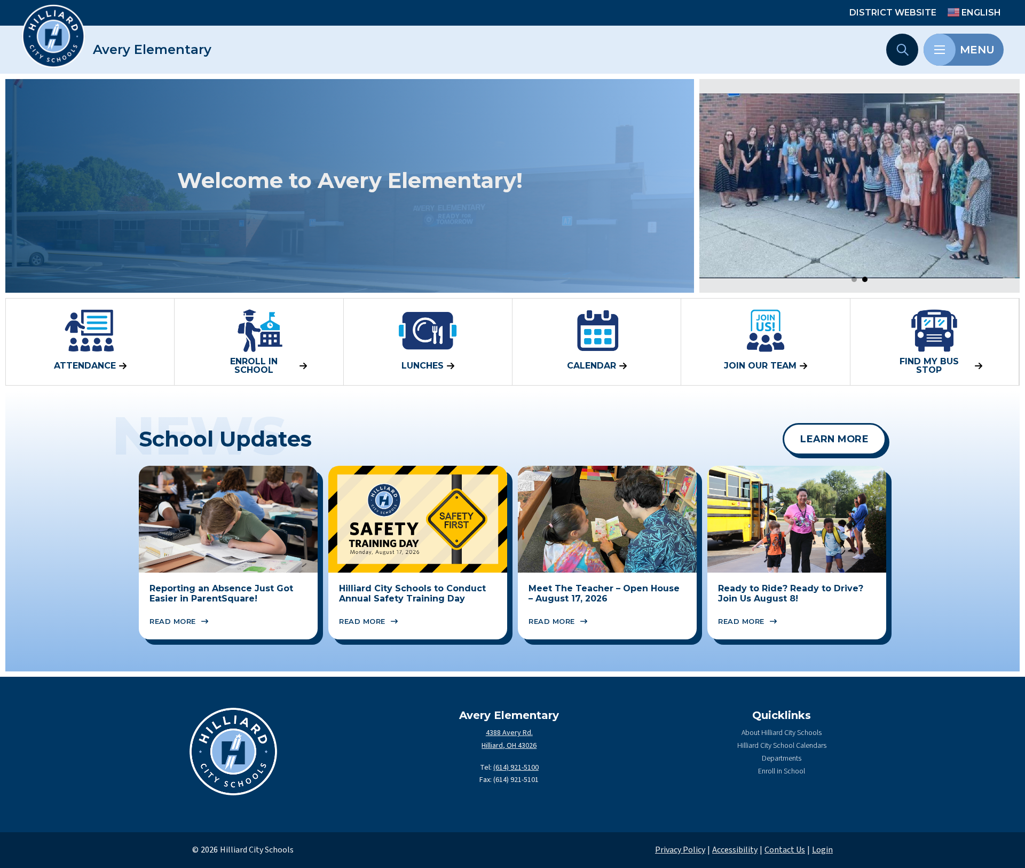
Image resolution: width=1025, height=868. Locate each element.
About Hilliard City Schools (782, 733)
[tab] (854, 279)
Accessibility (735, 850)
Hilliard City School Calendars (781, 745)
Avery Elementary (152, 50)
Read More (172, 621)
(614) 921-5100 (516, 767)
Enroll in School (781, 771)
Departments (781, 758)
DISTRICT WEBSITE (892, 12)
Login (822, 850)
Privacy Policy (680, 850)
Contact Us (784, 850)
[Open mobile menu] (939, 49)
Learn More (834, 438)
